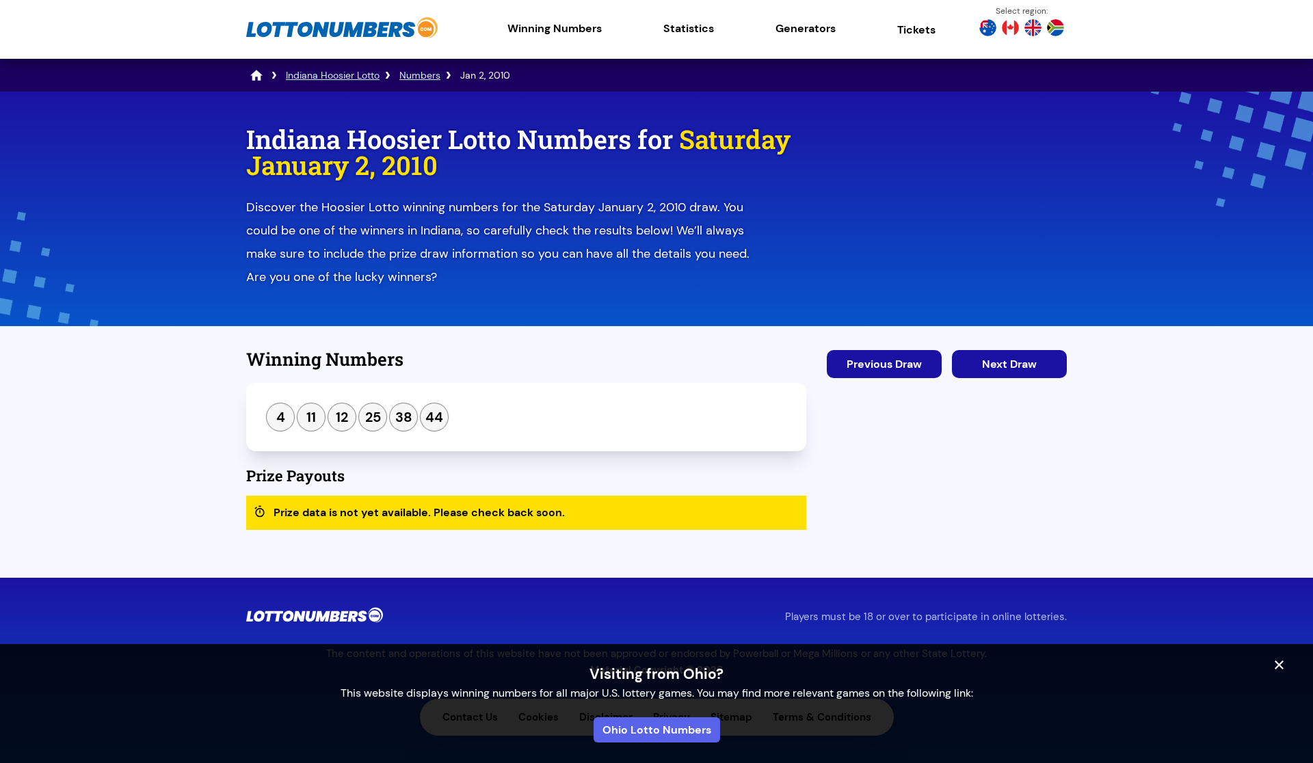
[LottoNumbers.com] (342, 37)
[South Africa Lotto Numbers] (1055, 29)
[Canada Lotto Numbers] (1010, 29)
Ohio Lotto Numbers (656, 730)
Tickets (916, 30)
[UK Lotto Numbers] (1033, 29)
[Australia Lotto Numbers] (988, 29)
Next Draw (1009, 364)
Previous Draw (884, 364)
